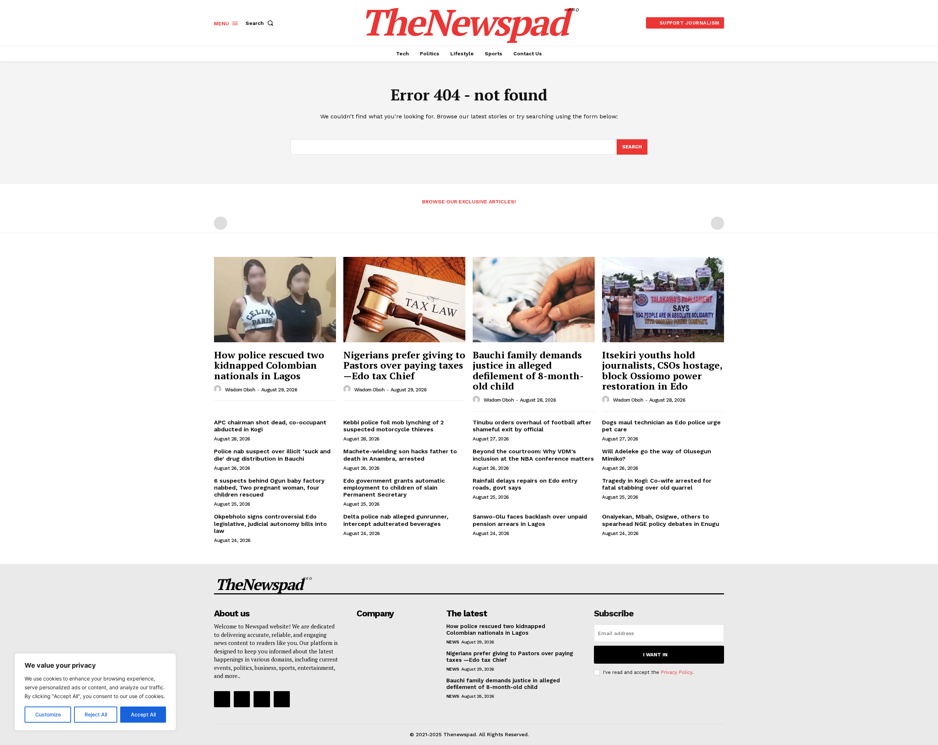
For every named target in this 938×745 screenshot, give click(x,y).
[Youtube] (282, 699)
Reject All (96, 714)
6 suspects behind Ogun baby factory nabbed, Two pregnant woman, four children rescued (269, 487)
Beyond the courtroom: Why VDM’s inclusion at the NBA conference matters (533, 455)
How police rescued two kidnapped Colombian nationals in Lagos (269, 365)
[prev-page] (220, 223)
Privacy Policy (676, 672)
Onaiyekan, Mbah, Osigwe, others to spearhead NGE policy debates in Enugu (660, 520)
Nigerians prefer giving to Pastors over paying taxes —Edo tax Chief (404, 365)
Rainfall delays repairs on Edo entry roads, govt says (525, 484)
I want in (655, 654)
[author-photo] (219, 389)
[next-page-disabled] (717, 223)
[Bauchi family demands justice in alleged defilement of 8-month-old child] (534, 299)
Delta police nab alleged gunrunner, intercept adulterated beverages (395, 520)
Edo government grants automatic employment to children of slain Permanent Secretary (394, 487)
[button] (260, 23)
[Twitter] (262, 699)
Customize (48, 714)
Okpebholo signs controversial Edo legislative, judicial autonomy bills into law (270, 523)
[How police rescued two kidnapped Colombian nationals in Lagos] (275, 299)
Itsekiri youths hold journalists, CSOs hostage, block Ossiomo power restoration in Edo (662, 370)
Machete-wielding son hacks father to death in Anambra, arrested (400, 455)
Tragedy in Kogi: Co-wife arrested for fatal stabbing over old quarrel (657, 484)
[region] (95, 691)
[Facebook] (222, 699)
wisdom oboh (240, 389)
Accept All (143, 714)
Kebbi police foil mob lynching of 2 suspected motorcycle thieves (393, 426)
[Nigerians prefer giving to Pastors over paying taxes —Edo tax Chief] (404, 299)
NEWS (452, 642)
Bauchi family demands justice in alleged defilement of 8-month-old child (528, 370)
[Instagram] (242, 699)
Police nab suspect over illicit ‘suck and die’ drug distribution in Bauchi (272, 455)
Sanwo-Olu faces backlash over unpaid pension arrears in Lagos (530, 520)
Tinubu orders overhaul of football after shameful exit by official (532, 426)
